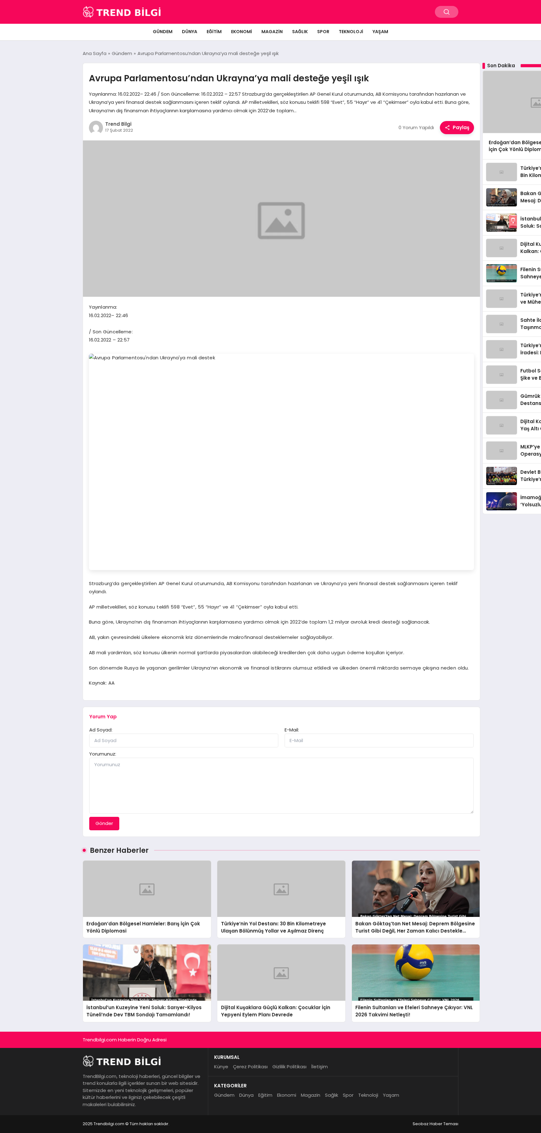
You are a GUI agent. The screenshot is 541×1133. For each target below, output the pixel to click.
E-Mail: (292, 729)
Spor (323, 31)
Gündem (163, 31)
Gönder (104, 823)
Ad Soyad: (100, 729)
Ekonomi (241, 31)
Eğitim (214, 31)
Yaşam (380, 31)
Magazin (272, 31)
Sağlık (300, 31)
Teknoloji (351, 31)
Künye (221, 1066)
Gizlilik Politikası (289, 1066)
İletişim (319, 1066)
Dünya (189, 31)
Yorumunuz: (102, 754)
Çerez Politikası (250, 1066)
